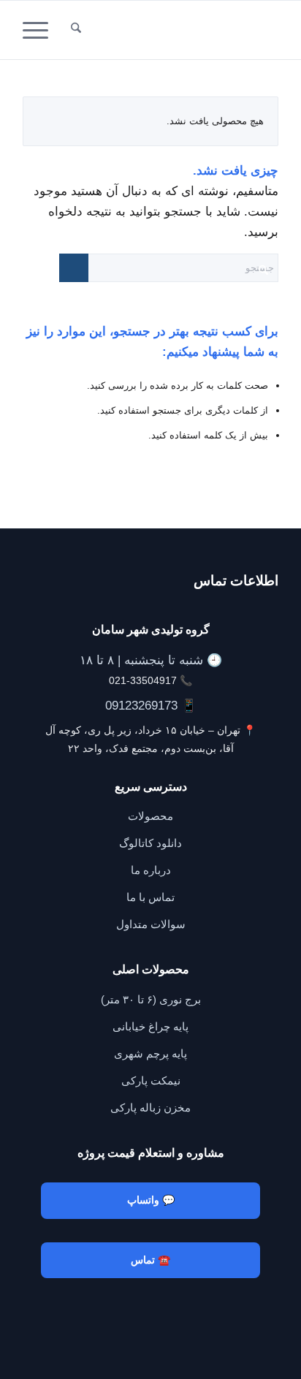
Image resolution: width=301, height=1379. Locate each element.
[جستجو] (76, 30)
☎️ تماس (150, 1260)
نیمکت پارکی (150, 1080)
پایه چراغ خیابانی (150, 1026)
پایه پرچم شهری (150, 1053)
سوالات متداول (151, 924)
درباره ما (151, 870)
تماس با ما (150, 897)
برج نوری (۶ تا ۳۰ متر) (151, 999)
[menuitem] (76, 30)
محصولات (150, 816)
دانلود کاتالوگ (150, 843)
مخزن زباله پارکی (150, 1107)
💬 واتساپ (151, 1200)
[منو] (40, 30)
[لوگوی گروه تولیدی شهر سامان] (176, 30)
